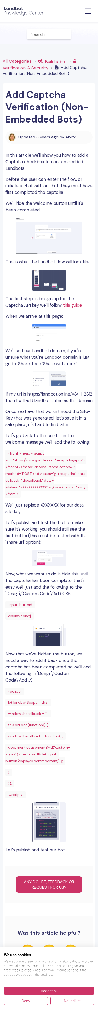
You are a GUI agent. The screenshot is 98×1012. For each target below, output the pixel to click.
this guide (72, 305)
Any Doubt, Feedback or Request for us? (49, 884)
